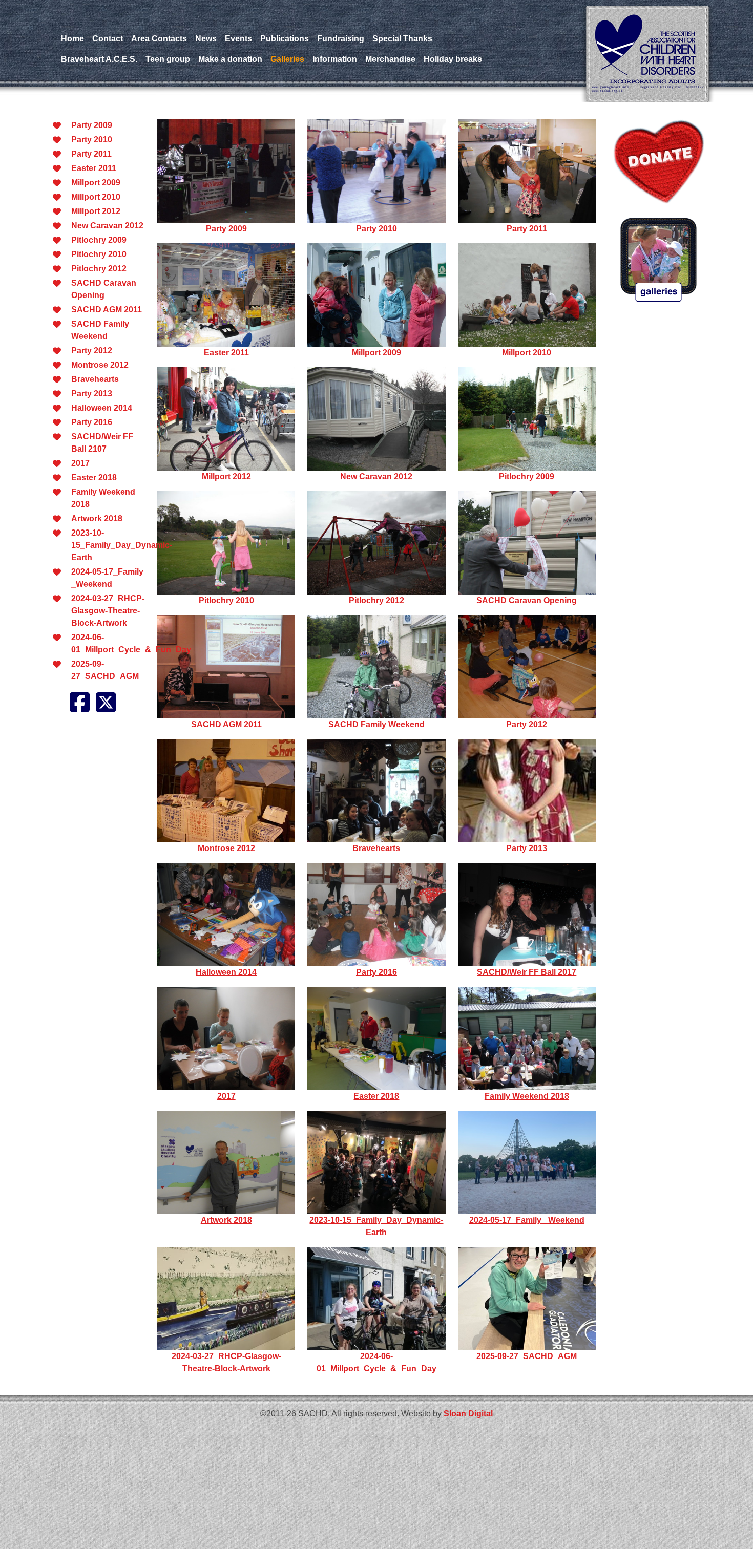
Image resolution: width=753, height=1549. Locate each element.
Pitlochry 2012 (99, 268)
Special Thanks (402, 38)
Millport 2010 (95, 197)
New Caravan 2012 (107, 225)
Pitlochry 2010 (99, 254)
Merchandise (390, 59)
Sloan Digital (468, 1413)
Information (334, 59)
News (206, 38)
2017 (80, 463)
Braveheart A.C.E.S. (99, 59)
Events (238, 38)
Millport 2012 (95, 211)
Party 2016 (91, 422)
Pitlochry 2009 (99, 240)
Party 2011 (91, 154)
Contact (107, 38)
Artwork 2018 (96, 518)
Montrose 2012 (100, 364)
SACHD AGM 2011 (106, 309)
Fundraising (340, 38)
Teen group (167, 59)
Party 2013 (91, 393)
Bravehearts (95, 379)
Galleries (287, 59)
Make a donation (230, 59)
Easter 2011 (93, 168)
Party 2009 (91, 125)
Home (72, 38)
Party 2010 (91, 139)
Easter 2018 (94, 477)
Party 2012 (91, 350)
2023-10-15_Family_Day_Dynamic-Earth (121, 545)
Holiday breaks (453, 59)
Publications (284, 38)
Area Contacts (159, 38)
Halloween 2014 (101, 408)
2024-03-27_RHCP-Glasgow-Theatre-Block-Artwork (107, 610)
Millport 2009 (95, 182)
